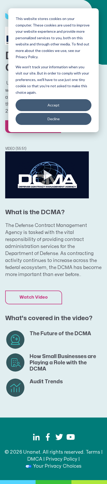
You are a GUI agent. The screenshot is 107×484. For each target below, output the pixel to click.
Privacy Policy (61, 459)
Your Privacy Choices (57, 466)
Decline (54, 119)
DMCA (34, 459)
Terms (93, 452)
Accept (53, 105)
